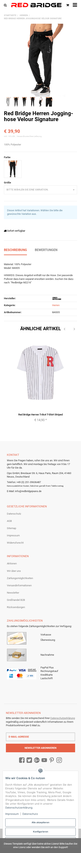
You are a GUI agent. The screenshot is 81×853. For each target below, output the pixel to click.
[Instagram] (59, 760)
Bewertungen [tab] (46, 250)
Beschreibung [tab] (15, 250)
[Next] (74, 329)
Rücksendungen (16, 607)
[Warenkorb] (67, 5)
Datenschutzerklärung (62, 718)
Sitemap (11, 528)
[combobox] (40, 189)
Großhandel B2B (16, 599)
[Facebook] (22, 760)
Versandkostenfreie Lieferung (29, 136)
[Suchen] (6, 5)
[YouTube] (44, 760)
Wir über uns (14, 570)
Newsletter (13, 592)
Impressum (13, 535)
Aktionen (12, 563)
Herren (56, 305)
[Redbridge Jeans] (36, 5)
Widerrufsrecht (15, 542)
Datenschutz (14, 513)
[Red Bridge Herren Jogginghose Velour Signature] (40, 60)
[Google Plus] (37, 760)
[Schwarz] (13, 169)
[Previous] (64, 329)
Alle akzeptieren (40, 822)
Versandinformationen (19, 585)
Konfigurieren (40, 831)
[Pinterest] (51, 760)
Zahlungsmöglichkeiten (20, 578)
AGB (9, 520)
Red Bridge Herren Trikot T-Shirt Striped (40, 414)
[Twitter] (29, 760)
